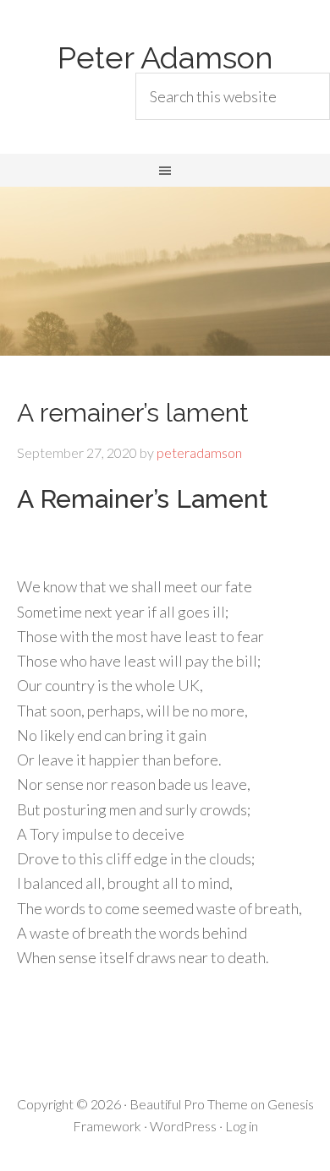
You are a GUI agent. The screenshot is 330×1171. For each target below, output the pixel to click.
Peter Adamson (165, 57)
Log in (241, 1126)
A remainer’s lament (133, 413)
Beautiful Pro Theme (188, 1104)
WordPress (183, 1126)
